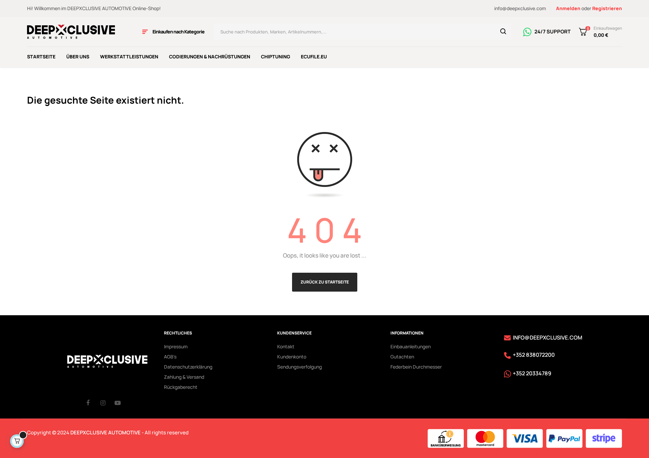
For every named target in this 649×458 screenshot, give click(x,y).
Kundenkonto (291, 356)
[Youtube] (122, 403)
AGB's (170, 356)
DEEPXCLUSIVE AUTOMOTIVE (105, 432)
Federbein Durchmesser (416, 366)
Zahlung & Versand (184, 377)
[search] (503, 32)
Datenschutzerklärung (188, 366)
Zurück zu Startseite (325, 282)
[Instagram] (107, 403)
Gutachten (402, 356)
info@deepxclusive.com (520, 8)
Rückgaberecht (180, 387)
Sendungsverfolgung (299, 366)
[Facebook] (93, 403)
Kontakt (285, 346)
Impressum (176, 346)
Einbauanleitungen (410, 346)
